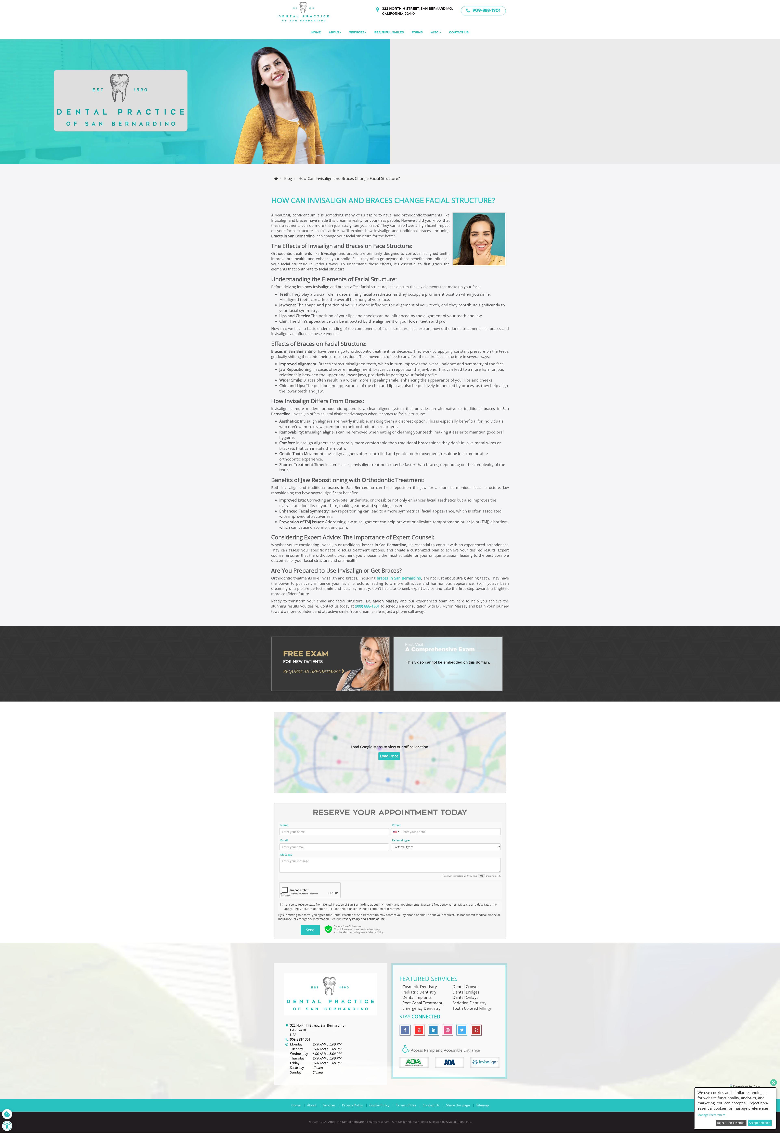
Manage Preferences (712, 1115)
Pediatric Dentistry (419, 991)
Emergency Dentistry (421, 1008)
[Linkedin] (433, 1030)
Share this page (458, 1105)
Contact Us (459, 32)
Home (316, 32)
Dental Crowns (466, 986)
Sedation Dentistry (469, 1002)
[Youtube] (419, 1030)
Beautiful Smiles (389, 32)
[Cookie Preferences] (7, 1114)
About (311, 1105)
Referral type (401, 840)
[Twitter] (462, 1030)
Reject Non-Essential (731, 1123)
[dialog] (735, 1108)
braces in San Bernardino (399, 578)
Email (284, 840)
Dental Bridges (466, 991)
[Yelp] (476, 1030)
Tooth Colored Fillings (472, 1008)
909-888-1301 (485, 10)
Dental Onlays (465, 997)
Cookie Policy (379, 1105)
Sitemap (482, 1105)
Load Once (389, 756)
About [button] (334, 32)
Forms (417, 32)
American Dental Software (346, 1122)
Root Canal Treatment (422, 1002)
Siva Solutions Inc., (459, 1122)
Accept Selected (759, 1123)
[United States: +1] (396, 831)
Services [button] (356, 32)
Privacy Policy (351, 919)
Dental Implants (417, 997)
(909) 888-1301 (367, 606)
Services (329, 1105)
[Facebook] (405, 1030)
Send (310, 929)
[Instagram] (448, 1030)
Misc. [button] (435, 32)
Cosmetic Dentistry (419, 986)
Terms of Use (376, 919)
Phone (396, 825)
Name (284, 825)
